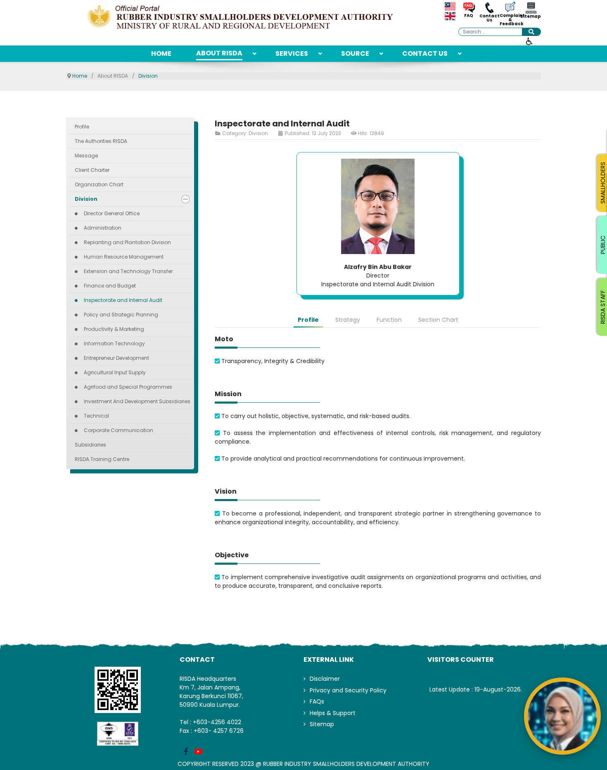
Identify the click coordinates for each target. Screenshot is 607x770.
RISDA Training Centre (102, 459)
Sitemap (530, 16)
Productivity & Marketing (114, 329)
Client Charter (92, 169)
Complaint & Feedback (510, 20)
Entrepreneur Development (116, 357)
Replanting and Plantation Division (127, 242)
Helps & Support (333, 713)
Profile (82, 126)
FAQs (317, 701)
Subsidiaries (90, 444)
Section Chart (438, 320)
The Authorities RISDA (101, 141)
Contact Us (489, 18)
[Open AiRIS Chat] (562, 715)
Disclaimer (325, 679)
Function (389, 320)
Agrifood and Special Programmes (128, 386)
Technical (96, 415)
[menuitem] (161, 53)
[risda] (241, 17)
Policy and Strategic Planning (121, 314)
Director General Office (112, 213)
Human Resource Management (124, 256)
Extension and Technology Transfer (128, 271)
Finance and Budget (110, 285)
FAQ (468, 16)
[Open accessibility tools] (529, 41)
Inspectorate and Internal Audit (123, 300)
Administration (102, 227)
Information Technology (114, 343)
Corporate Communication (118, 430)
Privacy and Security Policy (348, 690)
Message (86, 155)
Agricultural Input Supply (115, 372)
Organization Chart (99, 184)
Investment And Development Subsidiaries (137, 401)
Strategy (347, 320)
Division (86, 198)
